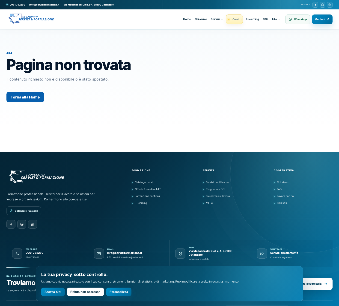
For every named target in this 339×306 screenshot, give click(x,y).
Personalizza (119, 292)
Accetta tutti (53, 292)
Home (187, 19)
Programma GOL (216, 189)
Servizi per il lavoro (217, 182)
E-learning (252, 19)
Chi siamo (201, 19)
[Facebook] (315, 5)
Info (276, 19)
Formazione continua (147, 196)
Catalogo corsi (144, 182)
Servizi (217, 19)
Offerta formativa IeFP (148, 189)
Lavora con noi (285, 196)
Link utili (282, 203)
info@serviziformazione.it (44, 4)
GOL (265, 19)
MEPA (209, 203)
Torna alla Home (25, 97)
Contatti (322, 19)
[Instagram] (322, 5)
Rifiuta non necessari (85, 292)
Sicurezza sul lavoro (218, 196)
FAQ (279, 189)
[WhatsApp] (330, 5)
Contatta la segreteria (308, 283)
